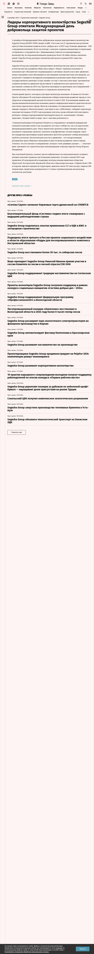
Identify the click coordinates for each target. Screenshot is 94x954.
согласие (58, 948)
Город (78, 12)
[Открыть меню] (90, 3)
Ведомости (8, 12)
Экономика (18, 8)
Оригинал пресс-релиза (21, 186)
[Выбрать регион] (81, 4)
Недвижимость (59, 8)
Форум (80, 8)
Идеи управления (67, 12)
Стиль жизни (71, 8)
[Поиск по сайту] (85, 4)
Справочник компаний (22, 12)
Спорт (84, 12)
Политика (28, 8)
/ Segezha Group (44, 18)
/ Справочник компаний (28, 18)
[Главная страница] (38, 4)
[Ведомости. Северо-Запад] (46, 3)
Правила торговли (40, 12)
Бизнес (9, 8)
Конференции (53, 12)
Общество (37, 8)
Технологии (47, 8)
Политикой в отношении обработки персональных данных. (27, 952)
